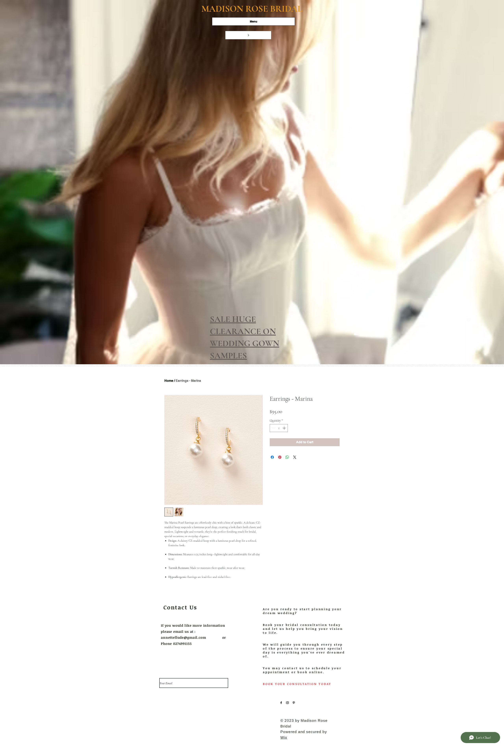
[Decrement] (273, 428)
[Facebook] (281, 702)
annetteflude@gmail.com (183, 637)
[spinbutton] (279, 428)
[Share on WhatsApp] (287, 457)
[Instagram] (287, 702)
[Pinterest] (294, 702)
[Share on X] (294, 457)
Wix (283, 737)
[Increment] (284, 428)
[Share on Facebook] (272, 457)
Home (168, 381)
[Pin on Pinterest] (279, 457)
